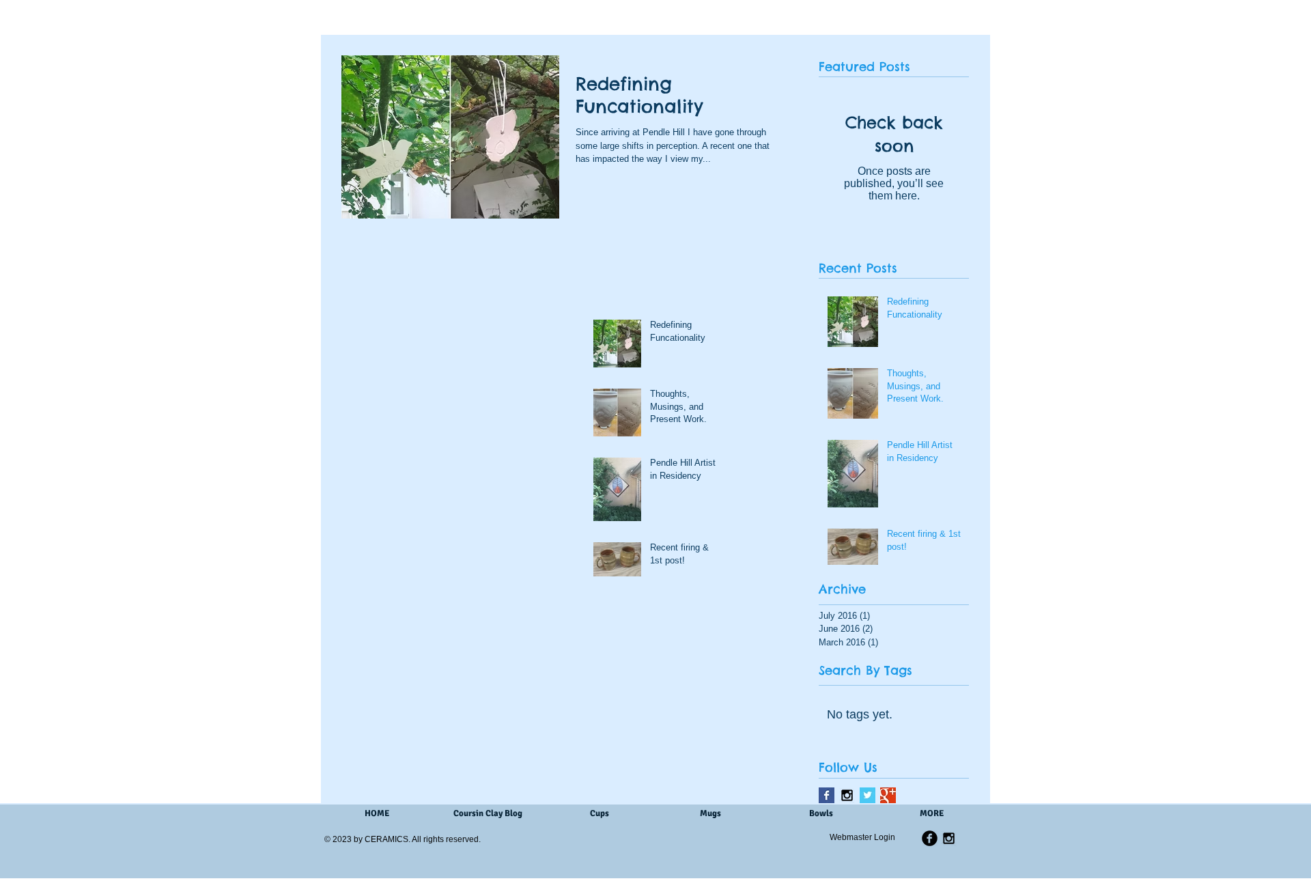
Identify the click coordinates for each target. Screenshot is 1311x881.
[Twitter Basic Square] (867, 795)
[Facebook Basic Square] (826, 795)
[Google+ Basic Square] (888, 795)
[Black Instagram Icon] (847, 795)
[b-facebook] (930, 838)
